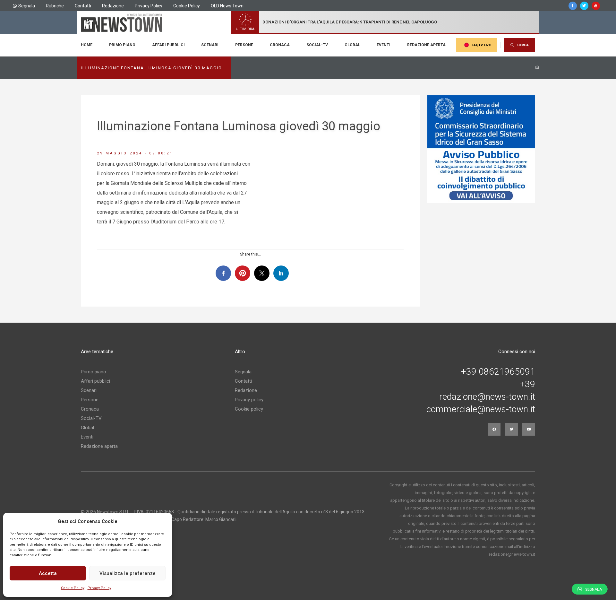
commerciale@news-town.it (480, 409)
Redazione (113, 5)
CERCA (523, 45)
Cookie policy (249, 409)
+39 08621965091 (498, 372)
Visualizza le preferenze (127, 573)
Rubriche (55, 5)
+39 (527, 384)
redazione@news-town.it (487, 397)
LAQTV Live (481, 45)
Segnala (26, 5)
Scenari (209, 45)
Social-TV (317, 45)
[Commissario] (481, 149)
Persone (244, 45)
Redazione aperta (426, 45)
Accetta (48, 573)
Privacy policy (249, 400)
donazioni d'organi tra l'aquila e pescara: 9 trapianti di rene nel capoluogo (349, 22)
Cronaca (280, 45)
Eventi (383, 45)
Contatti (83, 5)
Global (352, 45)
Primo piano (122, 45)
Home (86, 45)
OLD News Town (227, 5)
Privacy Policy (99, 588)
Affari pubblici (168, 45)
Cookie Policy (72, 588)
